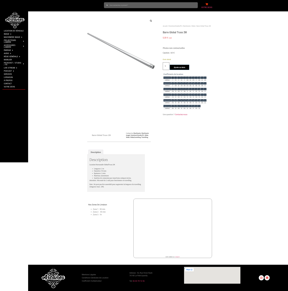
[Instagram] (261, 277)
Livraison (8, 77)
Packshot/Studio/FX (175, 26)
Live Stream (9, 68)
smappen (177, 256)
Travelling (144, 137)
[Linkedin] (267, 277)
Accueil (165, 26)
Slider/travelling (135, 137)
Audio (6, 53)
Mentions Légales (89, 275)
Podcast (8, 71)
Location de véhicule (14, 31)
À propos (8, 80)
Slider (193, 26)
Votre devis (9, 87)
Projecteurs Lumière (10, 41)
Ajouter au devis (179, 67)
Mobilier (8, 60)
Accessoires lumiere (9, 46)
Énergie (7, 50)
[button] (151, 21)
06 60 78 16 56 (139, 281)
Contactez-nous (181, 114)
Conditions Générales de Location (95, 278)
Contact (8, 84)
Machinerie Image (12, 37)
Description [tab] (96, 152)
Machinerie (186, 26)
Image (6, 34)
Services (8, 74)
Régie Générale (11, 56)
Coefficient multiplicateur (92, 281)
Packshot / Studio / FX (12, 64)
